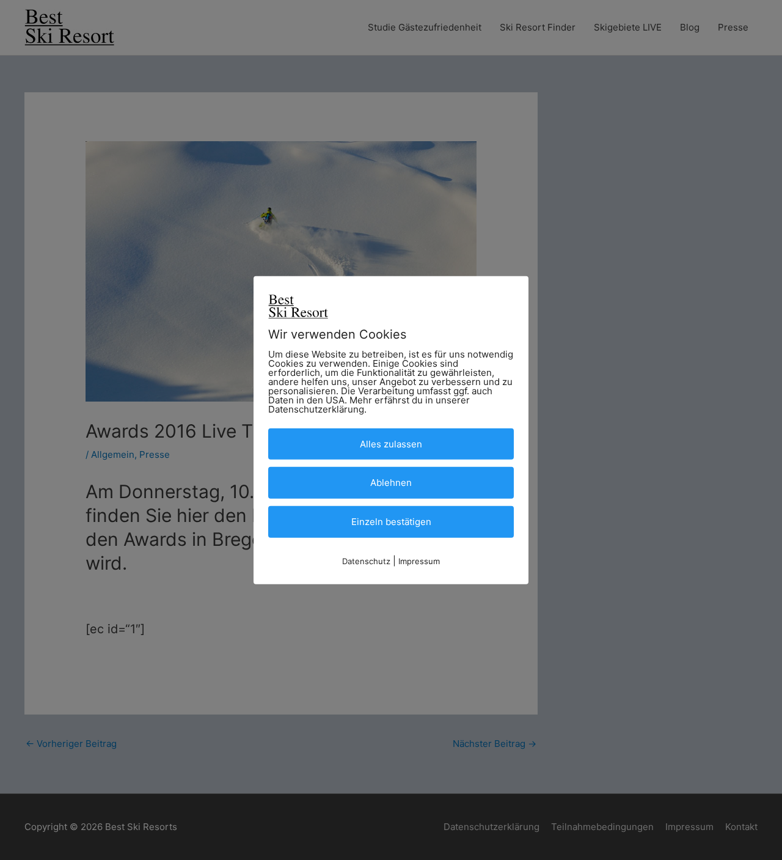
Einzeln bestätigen (391, 521)
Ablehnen (391, 482)
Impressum (419, 561)
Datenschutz (366, 561)
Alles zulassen (391, 443)
